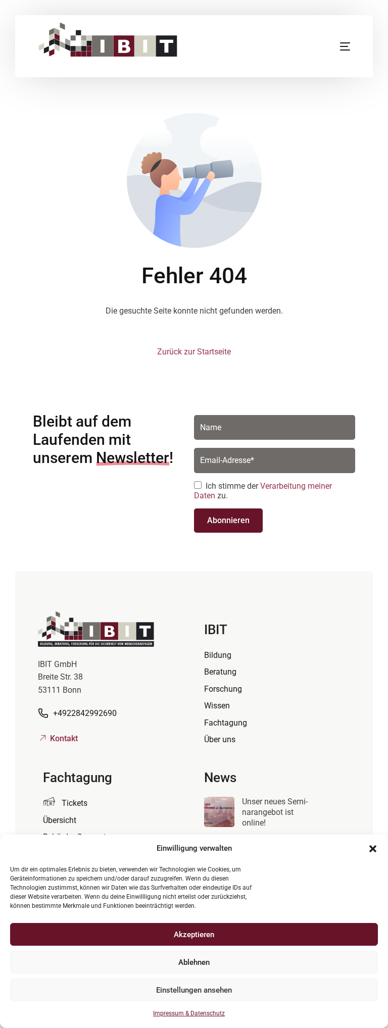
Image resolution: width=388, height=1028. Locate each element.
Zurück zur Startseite (194, 351)
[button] (373, 849)
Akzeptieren (194, 934)
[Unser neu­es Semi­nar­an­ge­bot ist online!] (219, 814)
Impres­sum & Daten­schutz (189, 1013)
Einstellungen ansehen (194, 990)
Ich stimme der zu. (263, 490)
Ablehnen (194, 962)
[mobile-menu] (328, 46)
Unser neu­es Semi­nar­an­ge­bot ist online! (275, 812)
